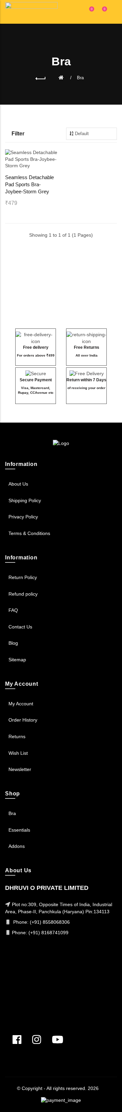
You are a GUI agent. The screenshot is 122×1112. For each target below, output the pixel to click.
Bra (80, 77)
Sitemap (17, 659)
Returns (16, 736)
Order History (22, 720)
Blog (13, 643)
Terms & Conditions (29, 533)
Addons (16, 846)
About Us (18, 484)
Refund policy (23, 594)
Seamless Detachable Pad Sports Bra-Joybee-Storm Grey (29, 184)
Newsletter (19, 769)
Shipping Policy (24, 500)
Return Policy (22, 577)
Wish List (18, 753)
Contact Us (20, 626)
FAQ (13, 610)
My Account (20, 703)
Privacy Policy (23, 516)
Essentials (19, 830)
